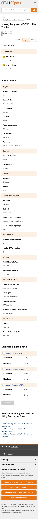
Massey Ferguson (18, 20)
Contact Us (14, 447)
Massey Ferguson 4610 (14, 353)
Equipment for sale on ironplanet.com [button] (19, 487)
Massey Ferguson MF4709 (15, 385)
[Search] (34, 10)
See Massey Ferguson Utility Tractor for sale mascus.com (16, 435)
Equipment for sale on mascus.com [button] (19, 492)
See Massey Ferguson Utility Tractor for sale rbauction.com (16, 425)
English (11, 454)
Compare (7, 403)
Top (34, 516)
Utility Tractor (7, 20)
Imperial (26, 40)
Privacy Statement (23, 506)
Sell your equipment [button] (19, 498)
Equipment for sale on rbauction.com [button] (19, 482)
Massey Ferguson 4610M (15, 369)
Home (3, 17)
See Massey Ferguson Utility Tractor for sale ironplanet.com (16, 430)
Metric (33, 40)
